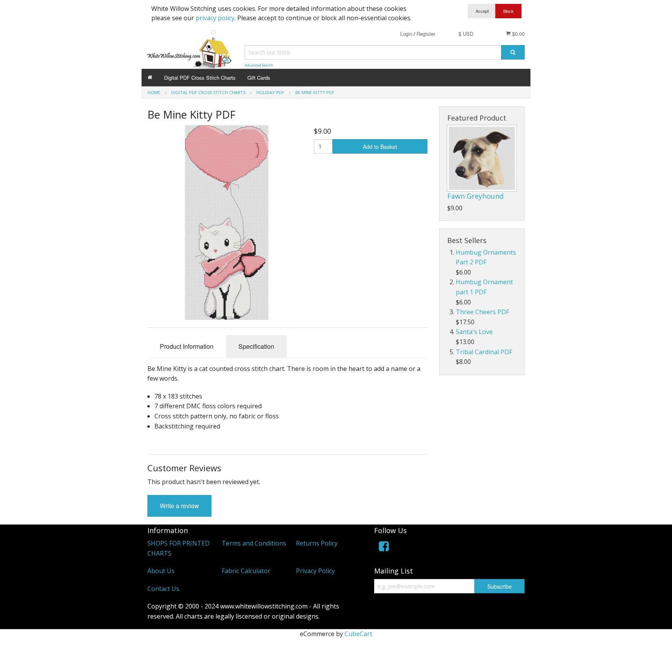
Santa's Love (474, 331)
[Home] (150, 77)
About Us (161, 571)
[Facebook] (384, 548)
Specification (256, 346)
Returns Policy (317, 543)
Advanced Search (259, 65)
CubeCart (358, 634)
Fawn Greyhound (475, 196)
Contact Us (163, 588)
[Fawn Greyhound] (481, 158)
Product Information (187, 346)
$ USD (465, 33)
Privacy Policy (315, 571)
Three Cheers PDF (482, 312)
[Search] (513, 52)
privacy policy (215, 18)
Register (425, 33)
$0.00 (518, 33)
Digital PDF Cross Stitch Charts (200, 77)
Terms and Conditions (254, 543)
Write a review (179, 505)
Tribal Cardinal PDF (484, 352)
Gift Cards (258, 77)
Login (406, 33)
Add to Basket (380, 146)
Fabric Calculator (246, 571)
